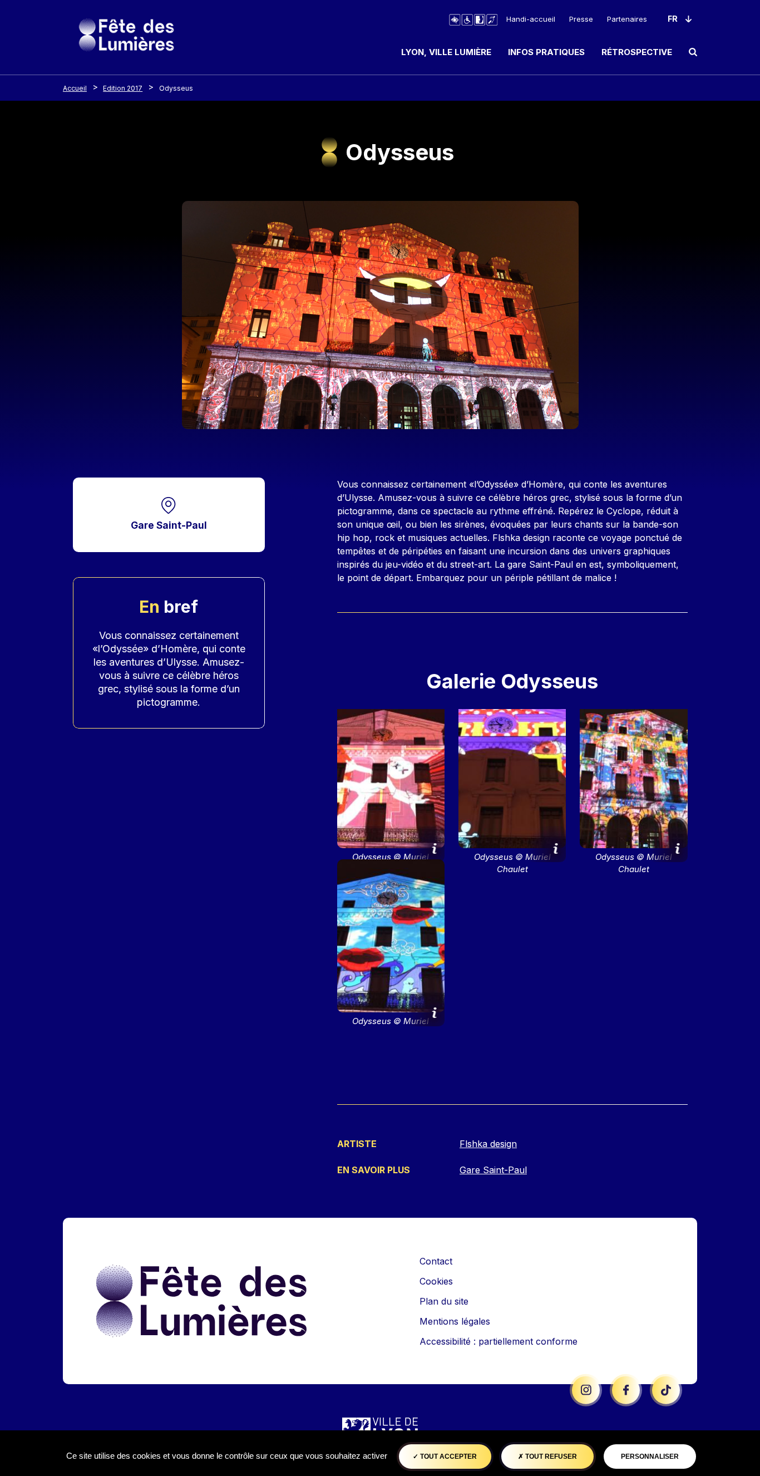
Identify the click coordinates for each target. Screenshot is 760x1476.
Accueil (75, 88)
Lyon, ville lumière (446, 52)
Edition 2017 (122, 88)
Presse (581, 18)
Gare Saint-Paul (169, 525)
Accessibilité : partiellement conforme (499, 1341)
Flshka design (488, 1143)
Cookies (436, 1281)
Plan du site (444, 1301)
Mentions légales (455, 1321)
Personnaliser (650, 1456)
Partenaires (627, 18)
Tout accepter (447, 1456)
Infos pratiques (546, 52)
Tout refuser (550, 1456)
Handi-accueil (530, 18)
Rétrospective (636, 52)
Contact (436, 1261)
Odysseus (176, 88)
